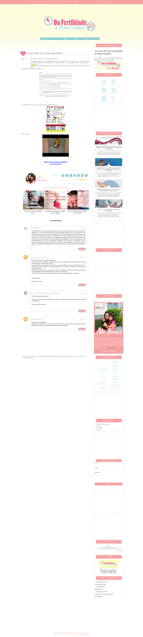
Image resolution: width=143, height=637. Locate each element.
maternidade (115, 376)
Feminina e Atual (55, 164)
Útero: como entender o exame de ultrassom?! (108, 210)
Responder (82, 249)
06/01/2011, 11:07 (83, 319)
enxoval (115, 368)
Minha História (111, 348)
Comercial (70, 39)
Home (31, 2)
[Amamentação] (113, 94)
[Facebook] (104, 351)
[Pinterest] (110, 351)
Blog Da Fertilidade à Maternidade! (45, 293)
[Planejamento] (103, 85)
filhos (115, 373)
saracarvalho (36, 319)
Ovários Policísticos (56, 2)
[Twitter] (107, 351)
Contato (75, 2)
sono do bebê (115, 387)
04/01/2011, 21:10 (83, 257)
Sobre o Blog (93, 39)
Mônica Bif (35, 228)
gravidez (102, 376)
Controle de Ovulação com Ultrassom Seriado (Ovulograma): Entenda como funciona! (108, 169)
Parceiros (81, 39)
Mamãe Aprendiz (101, 586)
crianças (102, 365)
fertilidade (115, 371)
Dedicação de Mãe (101, 584)
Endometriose (44, 2)
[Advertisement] (55, 378)
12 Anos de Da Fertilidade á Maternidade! (108, 52)
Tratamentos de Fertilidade (52, 39)
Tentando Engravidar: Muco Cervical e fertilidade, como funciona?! (109, 190)
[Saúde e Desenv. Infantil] (103, 102)
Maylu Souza (100, 589)
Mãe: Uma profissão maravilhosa (105, 594)
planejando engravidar (102, 383)
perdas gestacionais (115, 379)
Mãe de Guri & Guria (102, 591)
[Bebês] (118, 550)
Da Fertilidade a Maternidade (63, 633)
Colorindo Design (71, 634)
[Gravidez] (113, 85)
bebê (69, 183)
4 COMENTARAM (81, 179)
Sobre (37, 2)
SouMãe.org (100, 596)
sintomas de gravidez (102, 388)
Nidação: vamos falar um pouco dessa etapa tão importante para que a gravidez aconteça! (109, 148)
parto (102, 378)
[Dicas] (113, 102)
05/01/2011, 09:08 (83, 293)
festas (102, 373)
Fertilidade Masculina (115, 362)
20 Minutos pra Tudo (102, 582)
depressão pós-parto (115, 365)
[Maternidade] (103, 94)
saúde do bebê (115, 385)
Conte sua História (102, 361)
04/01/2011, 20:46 (83, 227)
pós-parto (115, 382)
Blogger (87, 634)
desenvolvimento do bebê (80, 183)
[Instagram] (113, 351)
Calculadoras (67, 2)
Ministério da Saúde (39, 257)
